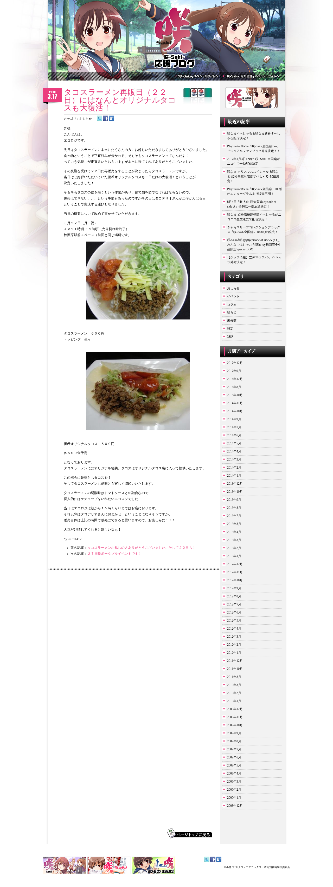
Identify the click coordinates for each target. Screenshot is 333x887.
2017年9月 (234, 371)
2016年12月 (235, 379)
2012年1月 (234, 653)
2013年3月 (234, 540)
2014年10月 (235, 411)
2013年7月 (234, 516)
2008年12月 (235, 806)
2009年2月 (234, 789)
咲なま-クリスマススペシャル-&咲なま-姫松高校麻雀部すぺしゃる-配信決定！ (253, 176)
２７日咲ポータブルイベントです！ (114, 554)
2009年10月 (235, 725)
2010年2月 (234, 693)
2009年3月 (234, 781)
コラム (231, 304)
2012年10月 (235, 580)
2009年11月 (235, 717)
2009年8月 (234, 741)
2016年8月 (234, 387)
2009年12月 (235, 709)
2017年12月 (235, 363)
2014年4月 (234, 451)
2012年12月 (235, 564)
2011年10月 (235, 669)
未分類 (231, 320)
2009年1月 (234, 797)
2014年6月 (234, 435)
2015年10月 (235, 395)
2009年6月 (234, 757)
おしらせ (85, 119)
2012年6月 (234, 612)
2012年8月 (234, 596)
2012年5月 (234, 620)
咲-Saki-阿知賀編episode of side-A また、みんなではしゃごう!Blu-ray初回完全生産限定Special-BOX (254, 244)
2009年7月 (234, 749)
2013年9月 (234, 500)
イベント (233, 296)
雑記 (230, 336)
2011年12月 (235, 661)
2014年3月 (234, 459)
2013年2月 (234, 548)
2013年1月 (234, 556)
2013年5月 (234, 524)
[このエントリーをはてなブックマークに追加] (111, 120)
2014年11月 (235, 403)
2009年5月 (234, 765)
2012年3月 (234, 636)
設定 (230, 328)
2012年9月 (234, 588)
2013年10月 (235, 491)
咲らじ (231, 312)
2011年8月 (234, 677)
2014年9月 (234, 419)
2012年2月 (234, 644)
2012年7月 (234, 604)
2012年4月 (234, 628)
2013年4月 (234, 532)
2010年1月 (234, 701)
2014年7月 (234, 427)
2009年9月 (234, 733)
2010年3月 (234, 685)
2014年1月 (234, 475)
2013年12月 (235, 483)
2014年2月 (234, 467)
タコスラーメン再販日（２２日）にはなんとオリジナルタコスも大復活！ (120, 100)
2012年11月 (235, 572)
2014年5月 (234, 443)
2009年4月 (234, 773)
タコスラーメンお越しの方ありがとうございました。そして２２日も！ (141, 548)
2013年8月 (234, 508)
